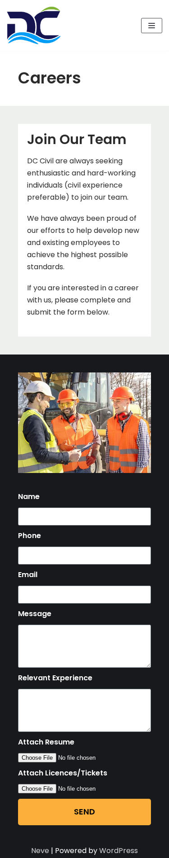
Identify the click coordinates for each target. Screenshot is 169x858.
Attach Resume (46, 742)
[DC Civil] (34, 25)
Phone (29, 535)
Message (34, 613)
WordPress (118, 850)
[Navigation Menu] (151, 25)
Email (27, 574)
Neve (40, 850)
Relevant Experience (55, 678)
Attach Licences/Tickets (62, 773)
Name (29, 496)
